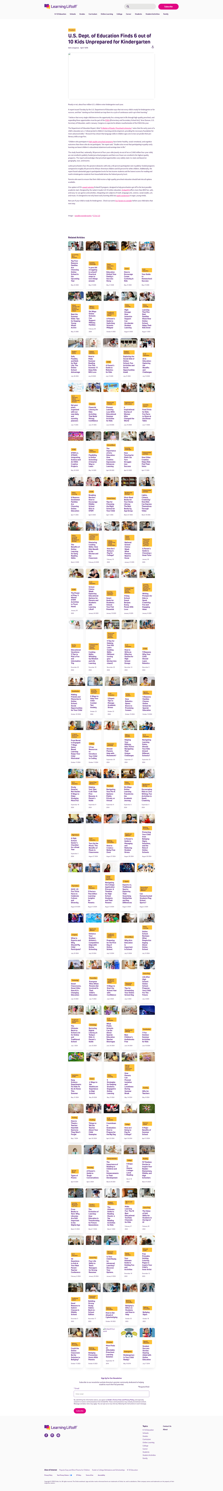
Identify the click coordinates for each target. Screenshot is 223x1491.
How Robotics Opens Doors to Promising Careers (129, 704)
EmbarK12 (126, 190)
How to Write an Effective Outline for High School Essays (129, 656)
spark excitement (122, 195)
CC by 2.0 (96, 215)
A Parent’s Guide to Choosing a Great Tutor (146, 552)
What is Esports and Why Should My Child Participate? (76, 944)
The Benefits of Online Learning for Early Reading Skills (75, 551)
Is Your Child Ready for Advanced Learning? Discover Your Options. (111, 1264)
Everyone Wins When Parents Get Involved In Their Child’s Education (94, 988)
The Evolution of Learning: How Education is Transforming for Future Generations (94, 1217)
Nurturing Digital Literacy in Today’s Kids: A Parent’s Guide (93, 1035)
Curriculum (93, 14)
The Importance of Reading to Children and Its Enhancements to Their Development (113, 1170)
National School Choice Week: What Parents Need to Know (128, 550)
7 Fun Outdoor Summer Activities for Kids (146, 1037)
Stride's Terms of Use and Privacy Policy (120, 1400)
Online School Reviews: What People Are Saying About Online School (146, 940)
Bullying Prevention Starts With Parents (93, 1356)
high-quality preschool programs (101, 141)
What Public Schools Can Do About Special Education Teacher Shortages (111, 1032)
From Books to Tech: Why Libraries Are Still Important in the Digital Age (75, 1217)
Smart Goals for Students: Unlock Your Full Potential (110, 604)
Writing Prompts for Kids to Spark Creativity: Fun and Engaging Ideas (147, 601)
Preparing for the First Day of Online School (111, 945)
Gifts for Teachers (145, 1092)
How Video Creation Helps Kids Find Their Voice (146, 462)
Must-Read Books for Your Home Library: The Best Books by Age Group (128, 504)
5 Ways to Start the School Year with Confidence (112, 990)
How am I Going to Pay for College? (128, 1131)
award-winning (88, 187)
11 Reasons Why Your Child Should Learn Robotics (146, 657)
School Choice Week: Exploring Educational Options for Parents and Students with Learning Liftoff (93, 598)
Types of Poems (74, 1176)
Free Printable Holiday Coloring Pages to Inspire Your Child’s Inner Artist (147, 1262)
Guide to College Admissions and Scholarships (108, 1470)
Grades (82, 14)
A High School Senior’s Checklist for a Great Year (75, 844)
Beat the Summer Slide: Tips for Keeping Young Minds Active (75, 321)
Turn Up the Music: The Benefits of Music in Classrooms (93, 848)
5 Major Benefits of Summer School (146, 1131)
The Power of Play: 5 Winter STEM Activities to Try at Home (75, 600)
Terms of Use (89, 1475)
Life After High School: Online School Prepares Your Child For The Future (146, 986)
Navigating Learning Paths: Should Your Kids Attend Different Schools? (146, 748)
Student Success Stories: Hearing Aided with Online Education (147, 1353)
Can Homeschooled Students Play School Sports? (146, 898)
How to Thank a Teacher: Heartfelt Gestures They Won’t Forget (75, 1128)
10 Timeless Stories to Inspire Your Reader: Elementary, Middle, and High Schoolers (147, 1170)
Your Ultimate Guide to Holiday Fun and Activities (129, 1264)
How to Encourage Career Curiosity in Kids (128, 276)
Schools (73, 14)
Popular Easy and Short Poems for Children (74, 1470)
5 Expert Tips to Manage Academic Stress (112, 703)
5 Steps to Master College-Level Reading (129, 1169)
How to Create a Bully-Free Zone (111, 849)
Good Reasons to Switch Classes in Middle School (75, 1309)
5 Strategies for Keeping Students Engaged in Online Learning (111, 1087)
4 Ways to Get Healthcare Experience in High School (93, 1088)
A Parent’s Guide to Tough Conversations (93, 1174)
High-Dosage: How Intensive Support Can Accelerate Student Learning (128, 319)
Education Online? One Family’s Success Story (111, 276)
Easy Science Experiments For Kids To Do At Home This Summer (76, 1087)
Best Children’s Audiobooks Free (129, 1038)
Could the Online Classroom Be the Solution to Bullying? (75, 1354)
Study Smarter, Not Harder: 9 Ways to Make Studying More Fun (75, 794)
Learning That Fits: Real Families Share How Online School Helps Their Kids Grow (146, 319)
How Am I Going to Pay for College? (111, 552)
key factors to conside (123, 200)
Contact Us (167, 1426)
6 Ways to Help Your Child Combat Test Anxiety (94, 702)
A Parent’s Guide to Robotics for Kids (110, 368)
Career (128, 14)
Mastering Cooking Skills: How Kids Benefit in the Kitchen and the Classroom (93, 550)
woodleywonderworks (83, 215)
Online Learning (107, 14)
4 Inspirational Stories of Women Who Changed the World (129, 414)
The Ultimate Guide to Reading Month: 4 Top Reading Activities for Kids (111, 1216)
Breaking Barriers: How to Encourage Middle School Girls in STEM (93, 503)
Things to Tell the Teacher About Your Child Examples (93, 1129)
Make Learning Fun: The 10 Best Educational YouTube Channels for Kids (129, 1214)
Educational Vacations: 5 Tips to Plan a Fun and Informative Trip (76, 656)
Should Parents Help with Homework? (112, 752)
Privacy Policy (48, 1475)
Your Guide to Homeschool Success (147, 277)
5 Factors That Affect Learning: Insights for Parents (92, 897)
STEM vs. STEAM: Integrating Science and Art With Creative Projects (76, 460)
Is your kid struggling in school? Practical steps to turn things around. (93, 274)
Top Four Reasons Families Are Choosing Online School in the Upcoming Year (75, 271)
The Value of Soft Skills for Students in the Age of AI (147, 1216)
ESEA (107, 120)
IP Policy (78, 1475)
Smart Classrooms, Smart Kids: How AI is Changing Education (76, 989)
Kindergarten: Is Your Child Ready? (129, 1357)
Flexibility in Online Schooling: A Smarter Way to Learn (93, 461)
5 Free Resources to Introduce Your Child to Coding (93, 753)
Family (165, 14)
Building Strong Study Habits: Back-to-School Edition (91, 1308)
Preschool (72, 30)
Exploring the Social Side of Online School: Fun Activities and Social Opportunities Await (129, 364)
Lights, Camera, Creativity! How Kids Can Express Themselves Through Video (147, 503)
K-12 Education (60, 14)
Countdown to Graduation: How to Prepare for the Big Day (111, 1129)
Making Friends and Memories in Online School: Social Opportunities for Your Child (76, 702)
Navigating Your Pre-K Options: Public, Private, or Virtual (110, 795)
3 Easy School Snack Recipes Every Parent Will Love (128, 602)
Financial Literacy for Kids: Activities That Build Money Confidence (93, 414)
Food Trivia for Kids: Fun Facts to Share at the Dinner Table (146, 415)
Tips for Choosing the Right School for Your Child (110, 506)
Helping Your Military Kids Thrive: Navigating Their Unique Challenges (129, 748)
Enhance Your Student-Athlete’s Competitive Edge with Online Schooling (94, 941)
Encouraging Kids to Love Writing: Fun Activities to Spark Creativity (147, 795)
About (165, 1429)
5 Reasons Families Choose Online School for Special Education (147, 703)
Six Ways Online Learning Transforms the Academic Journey (128, 794)
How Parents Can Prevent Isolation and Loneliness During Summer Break (129, 1083)
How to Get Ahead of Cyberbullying (111, 1315)
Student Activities (153, 14)
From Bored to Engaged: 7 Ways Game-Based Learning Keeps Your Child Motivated (76, 749)
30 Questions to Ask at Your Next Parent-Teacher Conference (75, 1265)
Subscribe (168, 6)
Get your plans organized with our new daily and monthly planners (75, 413)
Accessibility (101, 1475)
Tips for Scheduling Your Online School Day (129, 991)
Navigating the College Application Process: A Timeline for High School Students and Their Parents (110, 892)
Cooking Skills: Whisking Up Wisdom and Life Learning (93, 657)
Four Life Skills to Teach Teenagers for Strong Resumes (93, 1266)
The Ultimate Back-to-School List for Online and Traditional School (75, 1034)
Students (138, 14)
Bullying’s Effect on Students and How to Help (129, 1310)
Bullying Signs (146, 1313)
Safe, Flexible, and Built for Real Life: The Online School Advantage (75, 364)
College (119, 14)
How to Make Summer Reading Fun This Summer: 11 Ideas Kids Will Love (93, 364)
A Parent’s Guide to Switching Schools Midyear (111, 323)
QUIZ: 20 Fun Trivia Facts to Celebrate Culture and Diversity (75, 896)
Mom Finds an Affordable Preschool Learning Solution (110, 1351)
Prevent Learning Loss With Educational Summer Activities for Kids (111, 414)
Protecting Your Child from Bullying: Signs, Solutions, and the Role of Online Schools (146, 842)
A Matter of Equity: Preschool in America (116, 128)
